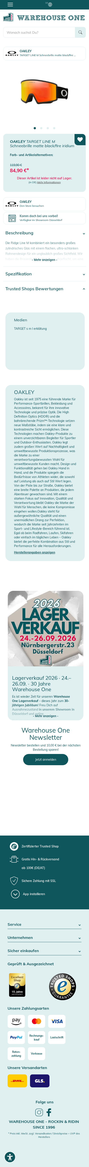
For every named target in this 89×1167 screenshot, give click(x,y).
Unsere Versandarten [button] (27, 1068)
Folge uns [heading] (45, 1101)
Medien (20, 319)
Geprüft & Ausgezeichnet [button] (31, 964)
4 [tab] (54, 128)
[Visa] (56, 1021)
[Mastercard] (36, 1021)
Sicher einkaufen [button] (23, 951)
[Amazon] (16, 1021)
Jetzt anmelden (45, 760)
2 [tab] (41, 128)
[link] (39, 1116)
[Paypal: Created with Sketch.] (16, 1037)
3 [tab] (48, 128)
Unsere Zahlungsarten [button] (28, 1008)
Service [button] (14, 924)
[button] (45, 711)
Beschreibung (19, 232)
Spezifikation (18, 273)
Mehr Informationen (49, 182)
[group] (44, 846)
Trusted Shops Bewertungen (34, 288)
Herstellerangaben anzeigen (34, 552)
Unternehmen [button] (20, 937)
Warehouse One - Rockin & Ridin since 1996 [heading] (44, 1124)
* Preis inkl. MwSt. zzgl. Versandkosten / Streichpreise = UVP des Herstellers (44, 1135)
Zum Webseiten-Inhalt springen (22, 2)
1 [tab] (35, 128)
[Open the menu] (10, 4)
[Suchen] (80, 32)
